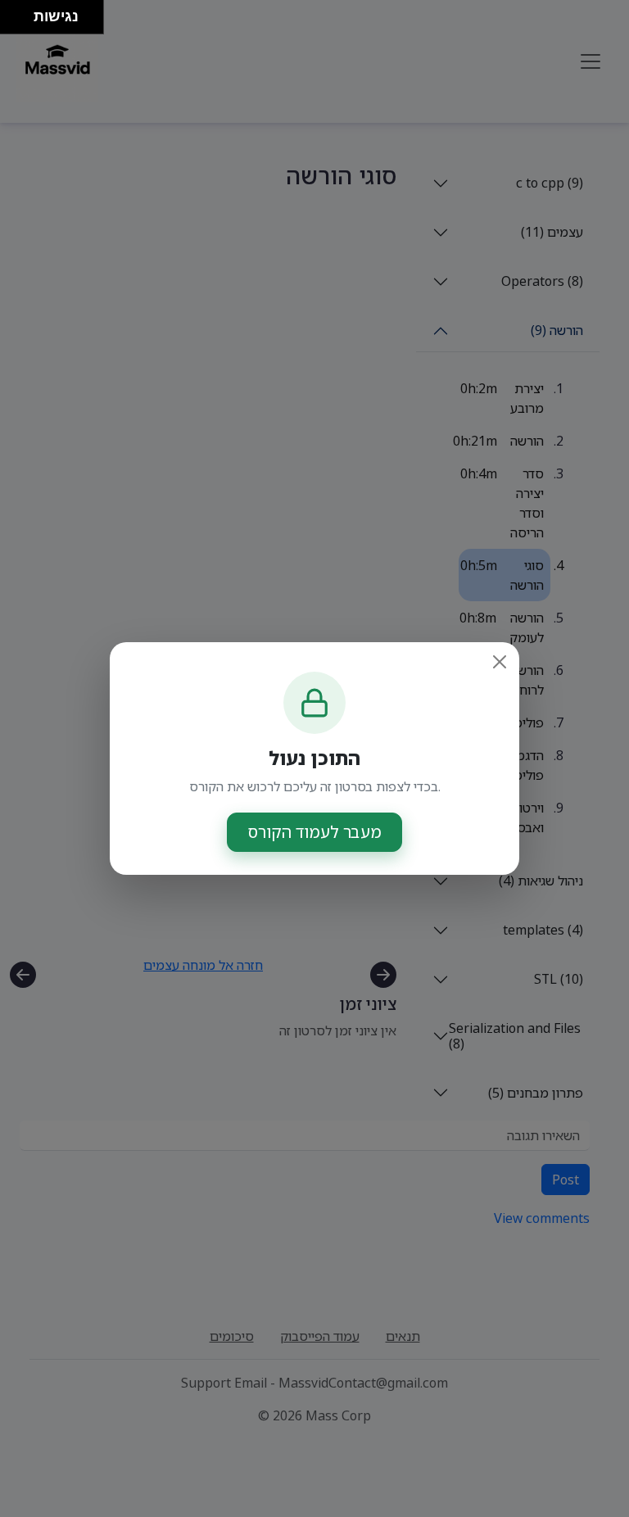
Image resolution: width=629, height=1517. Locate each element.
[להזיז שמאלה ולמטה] (12, 21)
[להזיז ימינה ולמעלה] (21, 12)
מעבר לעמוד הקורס (314, 832)
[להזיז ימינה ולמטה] (21, 21)
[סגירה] (499, 662)
